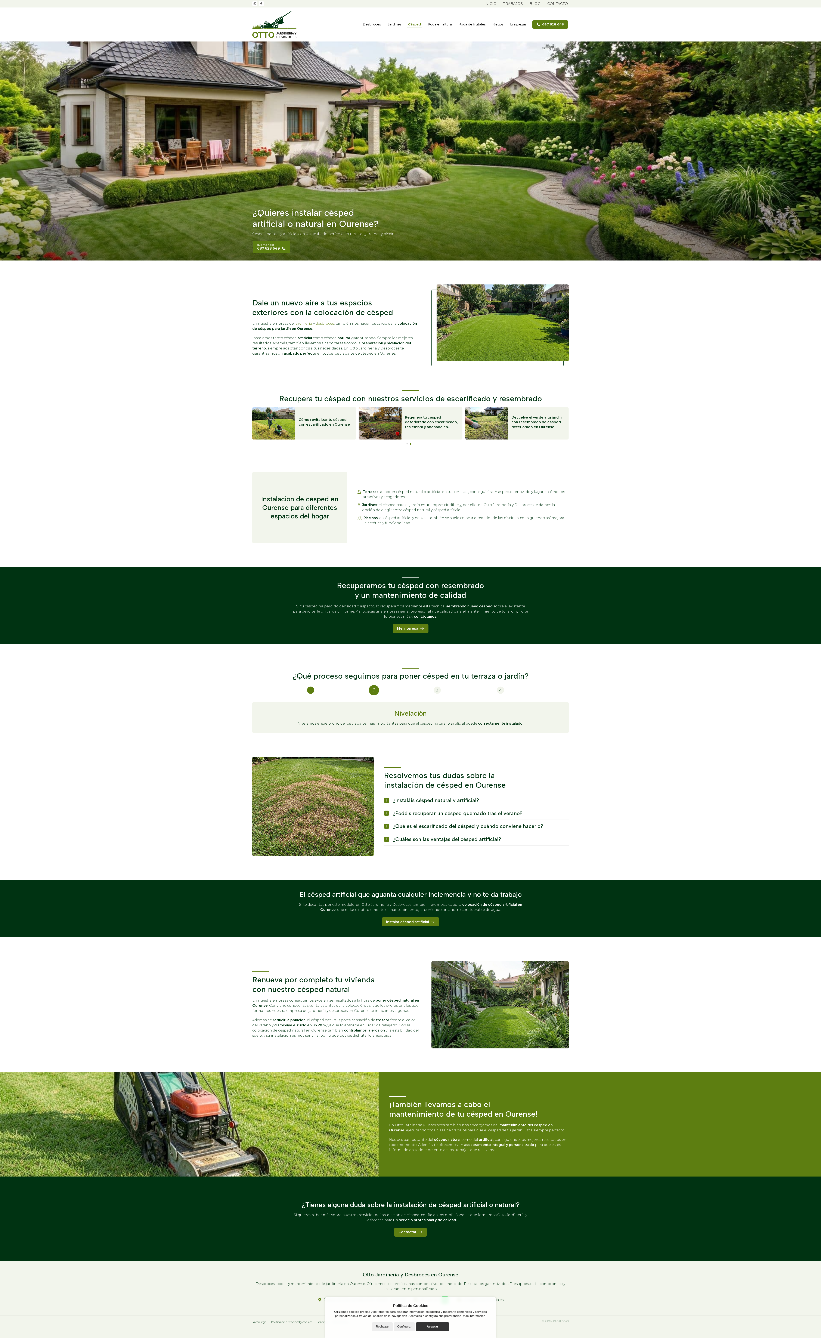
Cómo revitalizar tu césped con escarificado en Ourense (324, 422)
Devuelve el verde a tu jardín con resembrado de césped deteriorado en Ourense (536, 422)
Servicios (322, 1322)
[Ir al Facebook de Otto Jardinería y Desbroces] (261, 3)
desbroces (325, 323)
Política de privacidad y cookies (291, 1322)
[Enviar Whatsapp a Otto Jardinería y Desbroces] (254, 3)
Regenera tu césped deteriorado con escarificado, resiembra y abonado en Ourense (431, 422)
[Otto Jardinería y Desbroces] (275, 24)
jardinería (303, 323)
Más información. (474, 1315)
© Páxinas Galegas (555, 1321)
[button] (407, 443)
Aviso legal (260, 1322)
